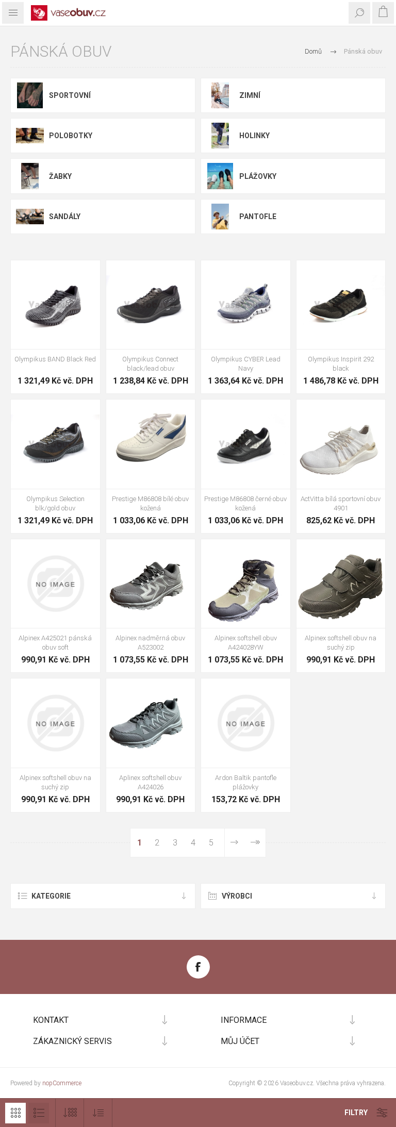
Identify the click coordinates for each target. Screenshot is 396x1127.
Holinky (254, 135)
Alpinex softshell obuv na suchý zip (340, 642)
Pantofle (257, 216)
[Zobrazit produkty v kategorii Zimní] (220, 95)
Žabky (60, 176)
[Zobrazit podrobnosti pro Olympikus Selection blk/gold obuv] (55, 444)
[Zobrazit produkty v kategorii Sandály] (30, 216)
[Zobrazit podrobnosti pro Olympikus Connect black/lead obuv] (150, 305)
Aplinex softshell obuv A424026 (150, 782)
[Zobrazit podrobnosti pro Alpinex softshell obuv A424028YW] (245, 583)
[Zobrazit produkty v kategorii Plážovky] (220, 176)
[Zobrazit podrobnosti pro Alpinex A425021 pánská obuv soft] (55, 583)
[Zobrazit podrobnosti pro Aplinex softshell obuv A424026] (150, 723)
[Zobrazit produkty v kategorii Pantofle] (220, 216)
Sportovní (70, 95)
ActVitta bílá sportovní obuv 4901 (341, 503)
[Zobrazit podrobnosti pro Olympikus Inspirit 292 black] (341, 305)
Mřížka (15, 1113)
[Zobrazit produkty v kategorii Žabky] (30, 176)
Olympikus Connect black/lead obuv (150, 363)
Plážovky (257, 176)
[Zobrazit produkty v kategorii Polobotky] (30, 135)
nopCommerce (61, 1083)
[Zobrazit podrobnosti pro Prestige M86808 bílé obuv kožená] (150, 444)
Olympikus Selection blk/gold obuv (55, 503)
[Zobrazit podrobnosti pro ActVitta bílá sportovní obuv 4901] (341, 444)
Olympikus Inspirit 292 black (341, 363)
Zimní (249, 95)
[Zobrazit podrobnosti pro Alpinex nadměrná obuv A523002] (150, 583)
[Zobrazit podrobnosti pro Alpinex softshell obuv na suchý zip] (341, 583)
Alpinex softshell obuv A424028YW (245, 642)
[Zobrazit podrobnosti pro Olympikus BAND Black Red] (55, 305)
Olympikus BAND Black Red (55, 359)
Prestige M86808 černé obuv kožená (245, 503)
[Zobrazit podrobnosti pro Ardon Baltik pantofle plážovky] (245, 723)
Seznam (38, 1113)
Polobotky (70, 135)
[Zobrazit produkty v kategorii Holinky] (220, 135)
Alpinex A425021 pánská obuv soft (55, 642)
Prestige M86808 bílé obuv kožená (150, 503)
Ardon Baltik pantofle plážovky (245, 782)
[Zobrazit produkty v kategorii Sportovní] (30, 95)
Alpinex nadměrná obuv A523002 (150, 642)
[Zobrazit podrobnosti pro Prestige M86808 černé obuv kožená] (245, 444)
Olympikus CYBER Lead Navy (245, 363)
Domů (313, 51)
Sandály (64, 216)
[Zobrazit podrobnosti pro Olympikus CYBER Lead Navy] (245, 305)
